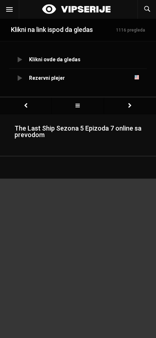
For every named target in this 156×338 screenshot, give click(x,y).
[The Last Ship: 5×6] (26, 106)
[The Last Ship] (77, 106)
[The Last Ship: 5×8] (130, 106)
